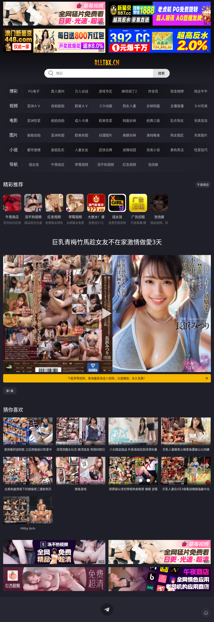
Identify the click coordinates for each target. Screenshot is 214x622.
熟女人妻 (129, 106)
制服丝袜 (129, 120)
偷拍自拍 (57, 120)
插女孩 (34, 164)
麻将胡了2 (129, 91)
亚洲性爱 (34, 120)
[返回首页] (206, 613)
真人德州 (57, 91)
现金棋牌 (177, 91)
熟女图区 (177, 135)
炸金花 (153, 91)
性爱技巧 (201, 150)
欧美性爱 (105, 120)
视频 (13, 106)
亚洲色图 (57, 135)
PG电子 (33, 91)
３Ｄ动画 (105, 106)
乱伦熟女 (177, 120)
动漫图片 (105, 135)
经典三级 (153, 120)
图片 (13, 135)
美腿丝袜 (129, 135)
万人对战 (81, 91)
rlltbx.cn (107, 62)
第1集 (10, 391)
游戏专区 (105, 91)
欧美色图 (81, 135)
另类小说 (153, 150)
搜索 (161, 73)
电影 (13, 120)
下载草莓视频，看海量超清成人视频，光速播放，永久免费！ (107, 378)
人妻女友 (81, 150)
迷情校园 (129, 150)
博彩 (13, 91)
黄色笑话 (177, 150)
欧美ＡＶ (81, 106)
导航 (13, 164)
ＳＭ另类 (201, 106)
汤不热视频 (105, 164)
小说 (13, 150)
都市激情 (34, 150)
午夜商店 (57, 164)
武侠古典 (105, 150)
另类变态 (201, 120)
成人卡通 (81, 120)
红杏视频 (129, 164)
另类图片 (201, 135)
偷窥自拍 (34, 135)
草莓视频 (81, 164)
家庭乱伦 (57, 150)
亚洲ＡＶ (34, 106)
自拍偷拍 (57, 106)
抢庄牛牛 (201, 91)
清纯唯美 (153, 135)
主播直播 (177, 106)
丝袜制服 (153, 106)
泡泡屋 (153, 164)
